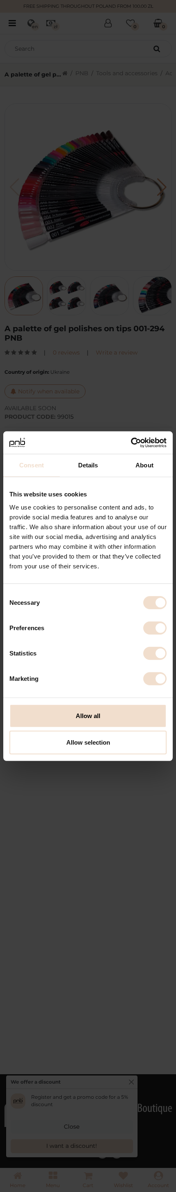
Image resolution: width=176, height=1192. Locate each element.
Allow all (88, 715)
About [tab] (144, 465)
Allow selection (88, 742)
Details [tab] (88, 465)
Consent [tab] (31, 465)
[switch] (155, 627)
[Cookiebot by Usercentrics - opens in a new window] (131, 442)
